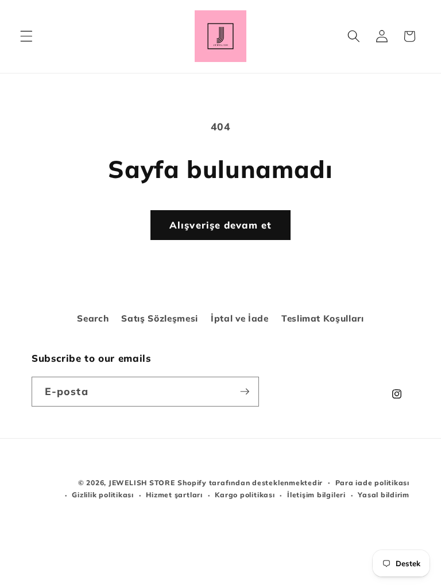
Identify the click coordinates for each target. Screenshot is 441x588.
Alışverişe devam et (220, 225)
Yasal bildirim (383, 494)
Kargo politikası (244, 494)
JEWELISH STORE (142, 482)
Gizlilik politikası (103, 494)
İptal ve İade (240, 318)
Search (93, 318)
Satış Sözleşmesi (159, 318)
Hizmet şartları (174, 494)
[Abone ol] (244, 392)
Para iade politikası (372, 482)
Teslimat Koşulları (322, 318)
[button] (26, 36)
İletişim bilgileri (316, 494)
